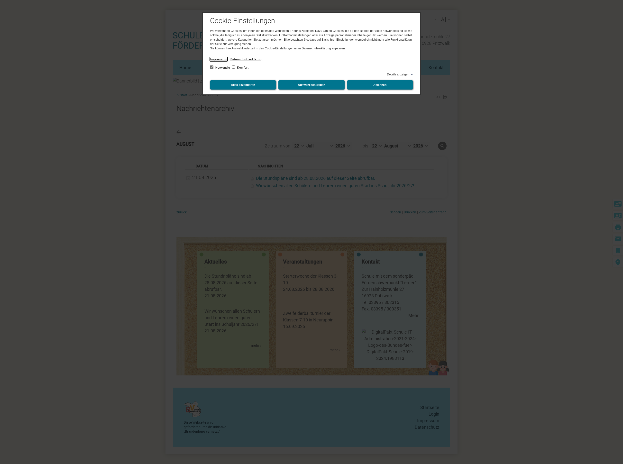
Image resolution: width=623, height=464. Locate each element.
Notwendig (223, 67)
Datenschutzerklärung (247, 59)
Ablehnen (379, 85)
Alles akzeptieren (243, 85)
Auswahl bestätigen (311, 85)
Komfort (242, 67)
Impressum (218, 59)
